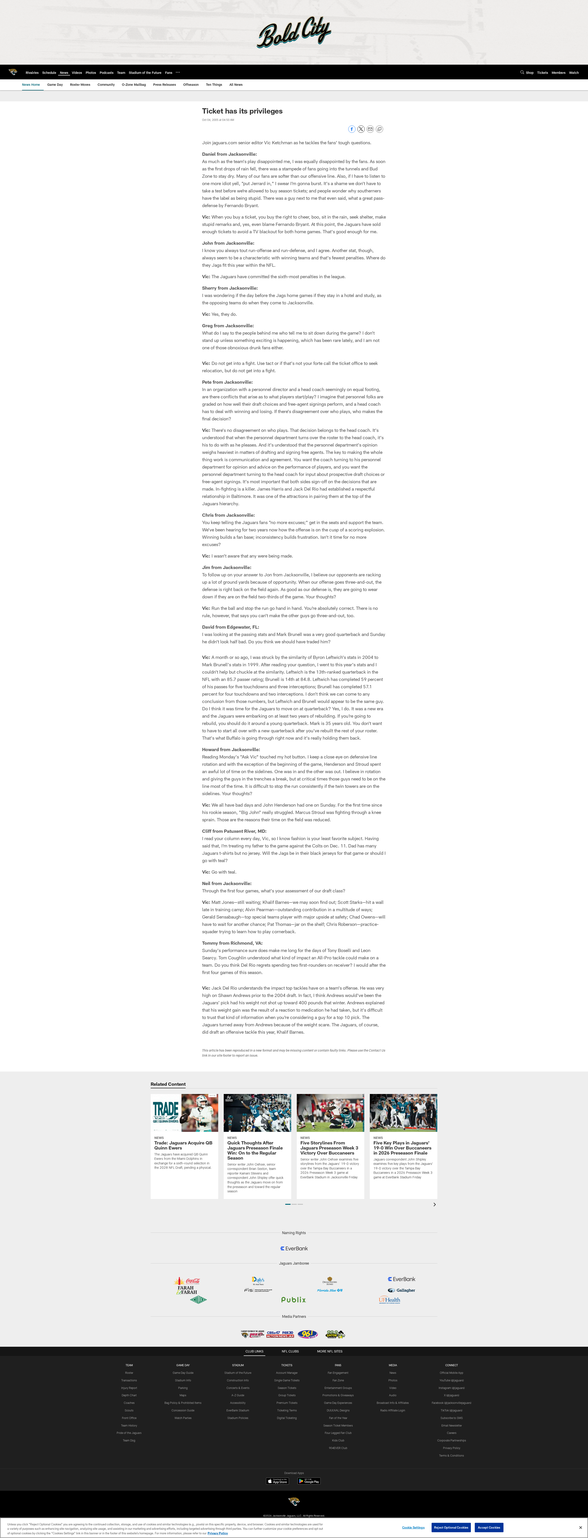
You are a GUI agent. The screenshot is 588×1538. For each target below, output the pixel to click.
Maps (183, 1395)
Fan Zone (338, 1380)
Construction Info (238, 1380)
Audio (392, 1395)
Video (392, 1387)
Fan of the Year (338, 1417)
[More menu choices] (178, 72)
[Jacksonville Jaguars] (294, 1502)
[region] (294, 1528)
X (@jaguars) (451, 1395)
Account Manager (287, 1372)
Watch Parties (183, 1417)
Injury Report (129, 1387)
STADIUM (238, 1365)
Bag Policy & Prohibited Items (182, 1402)
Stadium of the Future (237, 1372)
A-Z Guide (238, 1395)
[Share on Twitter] (361, 131)
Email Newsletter (451, 1425)
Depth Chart (129, 1395)
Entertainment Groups (338, 1387)
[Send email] (370, 131)
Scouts (129, 1410)
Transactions (129, 1380)
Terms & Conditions (451, 1455)
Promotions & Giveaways (338, 1395)
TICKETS (286, 1365)
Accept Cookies (489, 1527)
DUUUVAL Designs (338, 1410)
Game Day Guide (183, 1372)
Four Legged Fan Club (338, 1432)
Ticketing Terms (287, 1410)
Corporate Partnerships (451, 1440)
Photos (392, 1380)
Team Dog (129, 1440)
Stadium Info (183, 1380)
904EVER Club (338, 1447)
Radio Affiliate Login (392, 1410)
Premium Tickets (287, 1402)
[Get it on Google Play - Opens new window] (309, 1483)
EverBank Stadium (237, 1410)
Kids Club (338, 1440)
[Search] (522, 72)
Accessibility (238, 1402)
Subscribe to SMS (452, 1417)
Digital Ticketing (287, 1417)
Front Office (129, 1417)
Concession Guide (183, 1410)
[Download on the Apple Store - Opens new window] (277, 1481)
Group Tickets (287, 1395)
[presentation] (435, 1205)
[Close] (581, 1527)
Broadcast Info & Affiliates (393, 1402)
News (393, 1372)
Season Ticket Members (338, 1425)
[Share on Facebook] (352, 131)
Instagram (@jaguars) (452, 1387)
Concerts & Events (237, 1387)
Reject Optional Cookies (451, 1527)
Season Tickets (287, 1387)
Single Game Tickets (287, 1380)
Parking (183, 1387)
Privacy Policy (451, 1447)
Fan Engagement (338, 1372)
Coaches (129, 1402)
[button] (288, 1204)
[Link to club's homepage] (12, 72)
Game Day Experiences (338, 1402)
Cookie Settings (413, 1527)
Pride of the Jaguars (129, 1432)
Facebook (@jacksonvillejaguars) (451, 1402)
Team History (129, 1425)
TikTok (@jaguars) (451, 1410)
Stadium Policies (237, 1417)
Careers (451, 1432)
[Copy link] (379, 129)
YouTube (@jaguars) (452, 1380)
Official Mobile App (451, 1372)
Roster (129, 1372)
